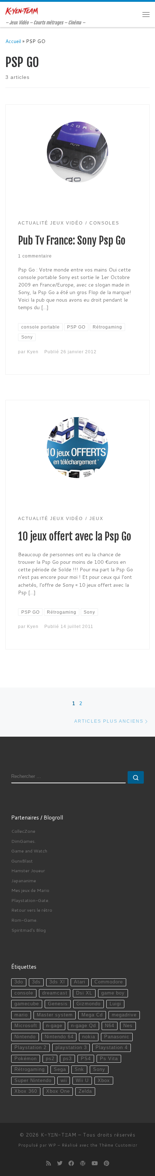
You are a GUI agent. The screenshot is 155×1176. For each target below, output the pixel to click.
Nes (128, 1025)
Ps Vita (109, 1058)
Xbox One (58, 1091)
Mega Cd (92, 1014)
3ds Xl (57, 981)
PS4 (86, 1058)
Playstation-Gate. (30, 900)
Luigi (115, 1003)
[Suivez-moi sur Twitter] (59, 1163)
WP (52, 1145)
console (23, 993)
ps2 (50, 1058)
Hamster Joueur (28, 870)
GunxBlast (22, 861)
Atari (79, 981)
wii (64, 1080)
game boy (113, 993)
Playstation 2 (30, 1047)
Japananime (23, 880)
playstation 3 (71, 1047)
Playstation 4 (112, 1047)
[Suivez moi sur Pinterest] (106, 1163)
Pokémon (25, 1058)
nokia (88, 1036)
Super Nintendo (33, 1080)
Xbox (104, 1080)
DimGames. (23, 841)
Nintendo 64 (59, 1036)
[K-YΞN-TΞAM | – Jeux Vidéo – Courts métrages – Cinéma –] (21, 10)
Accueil (13, 41)
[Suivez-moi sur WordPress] (82, 1163)
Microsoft (25, 1025)
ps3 (67, 1058)
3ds (36, 981)
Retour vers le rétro (31, 910)
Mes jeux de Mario (30, 890)
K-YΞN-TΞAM (58, 1135)
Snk (79, 1069)
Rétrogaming (29, 1069)
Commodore (108, 981)
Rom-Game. (24, 920)
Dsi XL (84, 993)
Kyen (33, 351)
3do (18, 981)
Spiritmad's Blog (28, 930)
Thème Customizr (118, 1145)
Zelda (85, 1091)
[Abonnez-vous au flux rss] (48, 1163)
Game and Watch (29, 850)
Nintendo (25, 1036)
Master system (55, 1014)
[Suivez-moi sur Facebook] (71, 1163)
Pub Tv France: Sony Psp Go (71, 240)
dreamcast (54, 993)
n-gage (54, 1025)
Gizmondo (88, 1003)
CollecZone (23, 831)
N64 (109, 1025)
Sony (99, 1069)
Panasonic (116, 1036)
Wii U (82, 1080)
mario (21, 1014)
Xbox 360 (25, 1091)
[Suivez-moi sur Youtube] (95, 1163)
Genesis (58, 1003)
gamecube (26, 1003)
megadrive (124, 1014)
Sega (60, 1069)
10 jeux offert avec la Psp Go (74, 536)
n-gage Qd (83, 1025)
